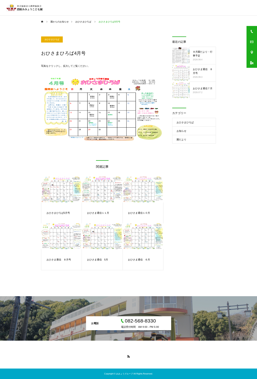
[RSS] (128, 356)
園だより (181, 139)
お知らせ (181, 131)
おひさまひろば (52, 39)
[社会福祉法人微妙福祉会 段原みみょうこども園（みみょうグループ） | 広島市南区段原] (25, 8)
